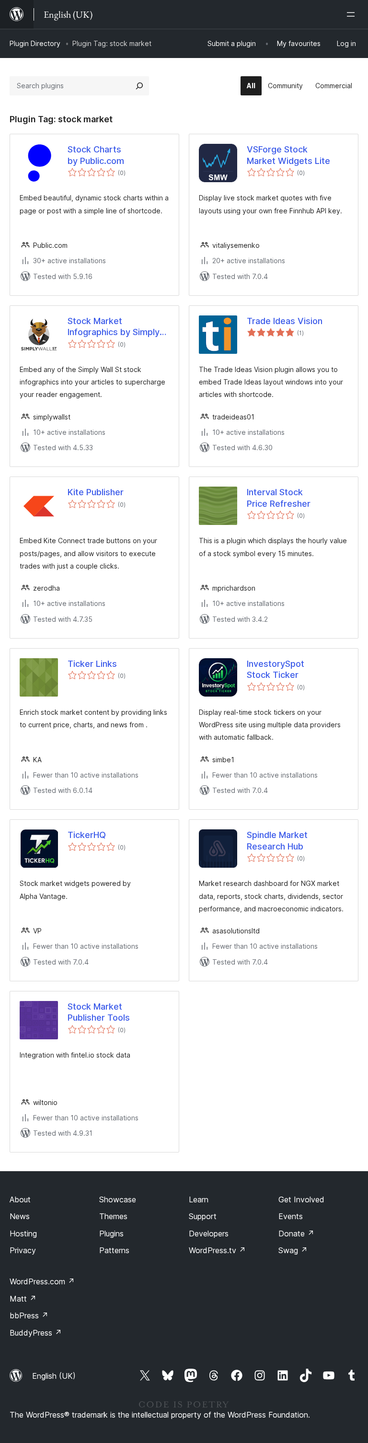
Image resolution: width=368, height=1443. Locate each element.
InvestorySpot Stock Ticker (275, 669)
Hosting (23, 1233)
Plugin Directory (35, 43)
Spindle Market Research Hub (277, 840)
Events (290, 1216)
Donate (296, 1233)
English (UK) (54, 1376)
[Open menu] (352, 14)
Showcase (117, 1199)
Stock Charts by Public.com (96, 154)
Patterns (114, 1250)
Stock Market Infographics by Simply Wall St (114, 327)
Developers (209, 1233)
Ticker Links (92, 664)
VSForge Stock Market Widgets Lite (288, 154)
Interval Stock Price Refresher (278, 497)
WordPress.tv (217, 1250)
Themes (113, 1216)
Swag (293, 1250)
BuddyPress (36, 1333)
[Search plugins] (139, 85)
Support (203, 1216)
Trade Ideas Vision (284, 321)
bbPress (29, 1315)
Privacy (23, 1250)
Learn (198, 1199)
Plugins (111, 1233)
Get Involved (301, 1199)
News (20, 1216)
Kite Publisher (96, 492)
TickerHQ (87, 835)
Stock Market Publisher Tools (99, 1012)
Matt (23, 1298)
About (20, 1199)
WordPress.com (42, 1281)
